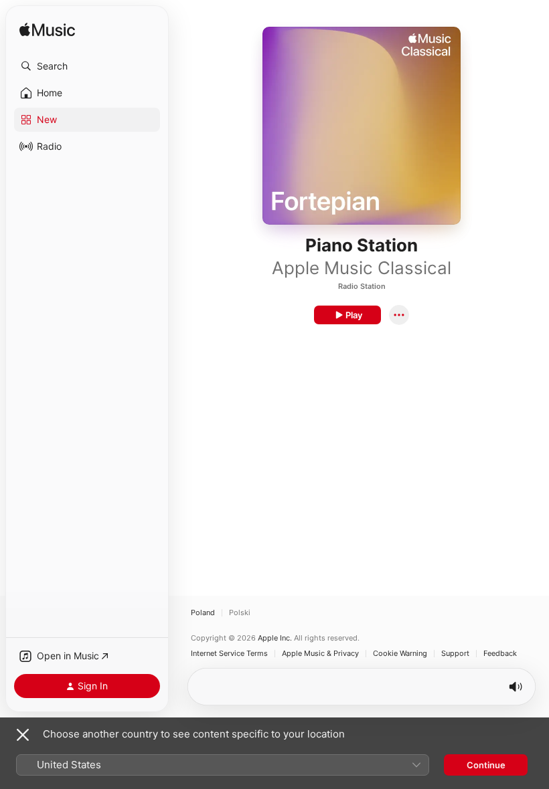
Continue (486, 765)
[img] (47, 30)
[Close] (23, 735)
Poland (203, 612)
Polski (239, 612)
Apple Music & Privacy (320, 653)
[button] (87, 66)
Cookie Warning (400, 653)
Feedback (500, 653)
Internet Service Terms (229, 653)
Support (455, 653)
